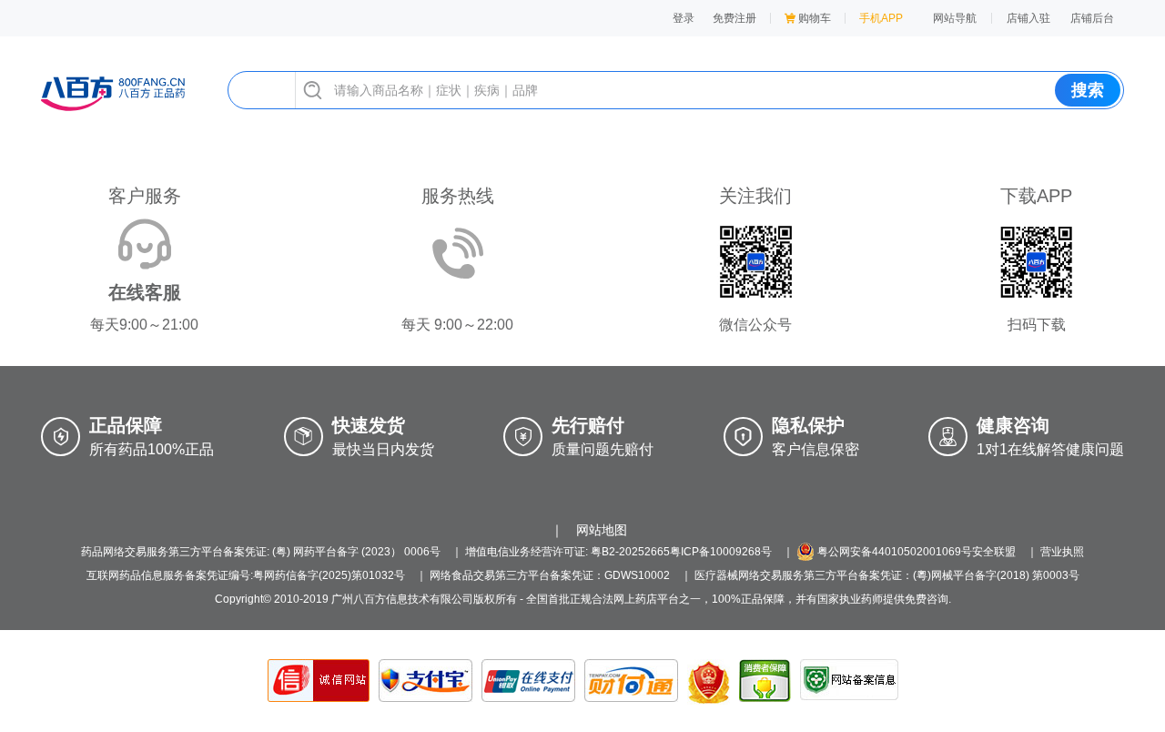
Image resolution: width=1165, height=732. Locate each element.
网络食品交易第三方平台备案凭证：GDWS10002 (550, 575)
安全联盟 (994, 551)
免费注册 (734, 18)
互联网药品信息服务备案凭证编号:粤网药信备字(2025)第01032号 (245, 575)
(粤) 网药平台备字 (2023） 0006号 (356, 551)
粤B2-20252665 (630, 551)
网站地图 (601, 530)
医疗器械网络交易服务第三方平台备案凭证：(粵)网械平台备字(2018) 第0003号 (886, 575)
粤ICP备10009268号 (721, 551)
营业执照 (1062, 551)
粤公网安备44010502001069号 (893, 551)
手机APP (881, 18)
